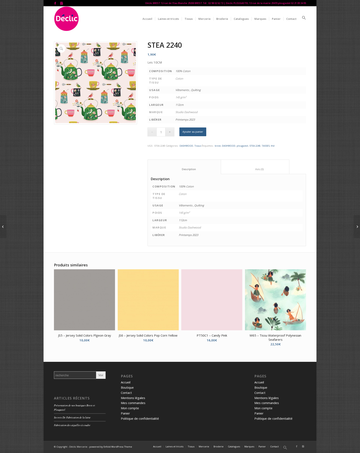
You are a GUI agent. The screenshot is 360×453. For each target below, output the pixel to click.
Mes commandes (133, 403)
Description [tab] (184, 169)
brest (218, 145)
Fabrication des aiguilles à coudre (72, 425)
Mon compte (130, 408)
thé (273, 145)
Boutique (127, 387)
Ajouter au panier (192, 132)
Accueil (125, 382)
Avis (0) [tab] (255, 169)
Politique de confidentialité (140, 418)
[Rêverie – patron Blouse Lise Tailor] (3, 226)
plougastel (242, 145)
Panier (125, 413)
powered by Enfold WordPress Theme (110, 446)
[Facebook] (55, 3)
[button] (302, 18)
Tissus (197, 145)
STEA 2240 (254, 145)
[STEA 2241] (357, 226)
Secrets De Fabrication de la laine (72, 417)
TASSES (266, 145)
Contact (126, 393)
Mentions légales (133, 398)
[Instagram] (61, 3)
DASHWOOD (186, 145)
